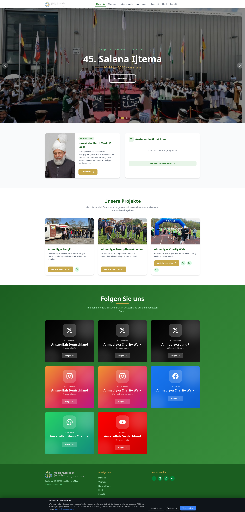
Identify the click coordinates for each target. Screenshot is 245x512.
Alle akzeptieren (188, 508)
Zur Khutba (86, 171)
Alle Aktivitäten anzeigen (161, 163)
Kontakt (173, 4)
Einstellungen (172, 508)
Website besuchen (59, 269)
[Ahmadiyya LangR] (77, 269)
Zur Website (120, 78)
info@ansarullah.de (53, 484)
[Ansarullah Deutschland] (154, 478)
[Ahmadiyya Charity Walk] (183, 263)
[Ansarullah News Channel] (166, 478)
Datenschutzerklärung (64, 509)
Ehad (164, 4)
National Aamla (126, 4)
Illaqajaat (155, 4)
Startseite (100, 4)
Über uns (112, 4)
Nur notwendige (156, 508)
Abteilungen (142, 4)
